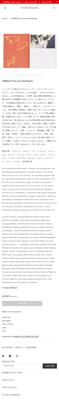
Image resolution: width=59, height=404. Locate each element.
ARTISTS (19, 347)
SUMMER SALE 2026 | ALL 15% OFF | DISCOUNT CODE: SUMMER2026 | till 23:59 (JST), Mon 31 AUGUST (27, 2)
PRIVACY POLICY (8, 380)
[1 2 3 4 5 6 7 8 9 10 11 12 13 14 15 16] (29, 51)
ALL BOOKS (7, 347)
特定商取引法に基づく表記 (12, 373)
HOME (4, 18)
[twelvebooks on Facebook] (10, 356)
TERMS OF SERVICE (9, 387)
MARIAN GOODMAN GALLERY (26, 336)
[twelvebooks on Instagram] (17, 356)
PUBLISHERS (31, 347)
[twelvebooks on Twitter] (3, 356)
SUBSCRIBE (50, 366)
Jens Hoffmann (11, 287)
